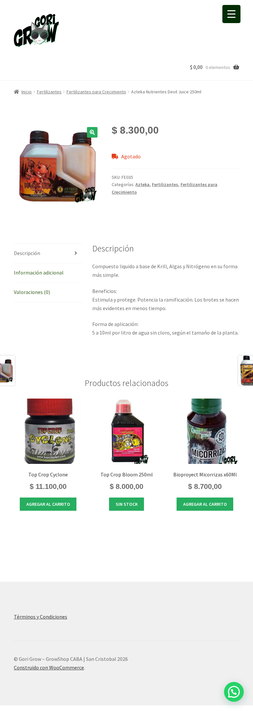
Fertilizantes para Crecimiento (96, 92)
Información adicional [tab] (39, 272)
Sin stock (127, 504)
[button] (92, 132)
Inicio (26, 92)
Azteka (142, 184)
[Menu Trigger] (231, 14)
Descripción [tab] (27, 253)
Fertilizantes (49, 92)
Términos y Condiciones (40, 616)
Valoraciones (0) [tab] (32, 292)
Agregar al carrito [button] (48, 504)
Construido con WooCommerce (49, 667)
